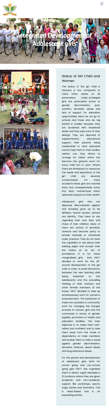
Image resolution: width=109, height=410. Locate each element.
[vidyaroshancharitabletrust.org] (10, 14)
